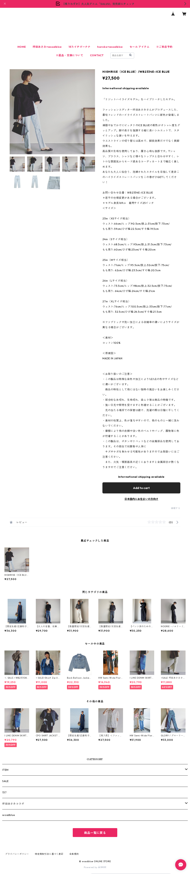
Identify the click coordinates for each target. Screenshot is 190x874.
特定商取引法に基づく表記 (49, 854)
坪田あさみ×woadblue (47, 46)
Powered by (91, 867)
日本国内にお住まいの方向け (141, 499)
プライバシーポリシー (17, 854)
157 (4, 792)
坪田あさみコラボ (13, 803)
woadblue (8, 815)
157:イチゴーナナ (79, 46)
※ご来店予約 (164, 46)
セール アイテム (139, 46)
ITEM (6, 770)
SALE (5, 781)
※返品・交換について (69, 55)
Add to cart (141, 488)
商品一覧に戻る (95, 833)
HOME (21, 46)
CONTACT (97, 55)
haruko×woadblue (110, 46)
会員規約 (74, 854)
